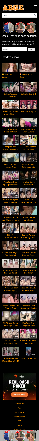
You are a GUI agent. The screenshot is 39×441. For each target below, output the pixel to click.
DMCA (19, 425)
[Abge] (13, 7)
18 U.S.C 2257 (19, 429)
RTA (19, 421)
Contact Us (19, 403)
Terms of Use (19, 412)
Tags (19, 408)
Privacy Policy (19, 416)
